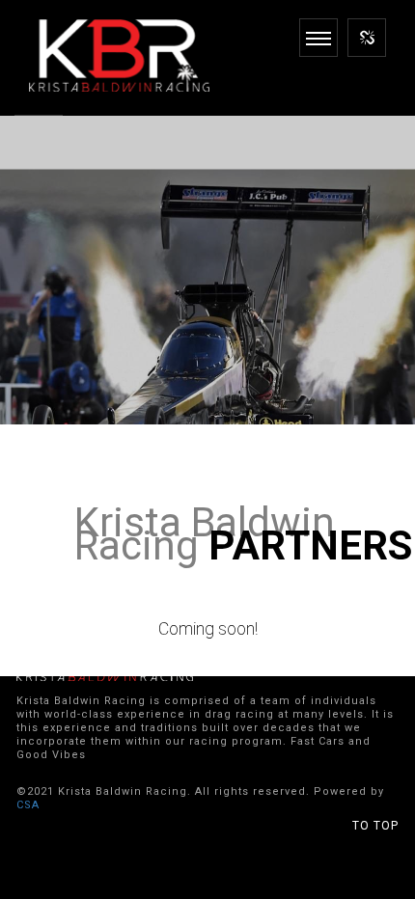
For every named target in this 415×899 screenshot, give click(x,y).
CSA (28, 805)
